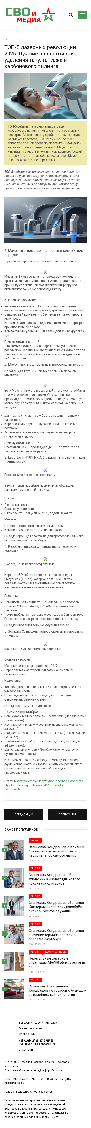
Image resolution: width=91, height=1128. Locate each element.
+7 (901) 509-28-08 (41, 1091)
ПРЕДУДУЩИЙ (24, 812)
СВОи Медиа (30, 15)
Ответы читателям (30, 1028)
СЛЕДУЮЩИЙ (67, 812)
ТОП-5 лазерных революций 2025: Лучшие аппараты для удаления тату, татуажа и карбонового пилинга (40, 56)
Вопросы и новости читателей (38, 1022)
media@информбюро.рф (46, 1070)
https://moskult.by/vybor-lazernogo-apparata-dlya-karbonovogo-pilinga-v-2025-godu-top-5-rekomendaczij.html (44, 785)
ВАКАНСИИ (26, 1049)
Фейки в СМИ (27, 1034)
